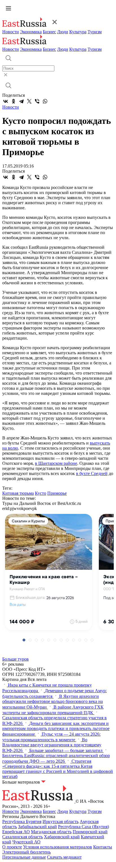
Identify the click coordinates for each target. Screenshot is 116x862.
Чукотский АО (26, 841)
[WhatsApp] (45, 101)
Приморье (57, 493)
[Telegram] (21, 101)
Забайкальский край (37, 826)
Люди (62, 31)
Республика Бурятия (21, 821)
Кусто (40, 493)
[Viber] (37, 101)
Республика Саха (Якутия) (83, 826)
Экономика (31, 31)
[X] (29, 101)
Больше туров (15, 659)
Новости (10, 31)
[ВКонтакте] (5, 101)
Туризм (95, 31)
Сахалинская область (22, 836)
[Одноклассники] (13, 101)
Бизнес (49, 31)
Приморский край (90, 831)
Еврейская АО (16, 831)
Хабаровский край (62, 836)
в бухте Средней (92, 473)
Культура (77, 31)
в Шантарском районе (56, 463)
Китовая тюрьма (18, 493)
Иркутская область (61, 821)
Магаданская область (51, 831)
